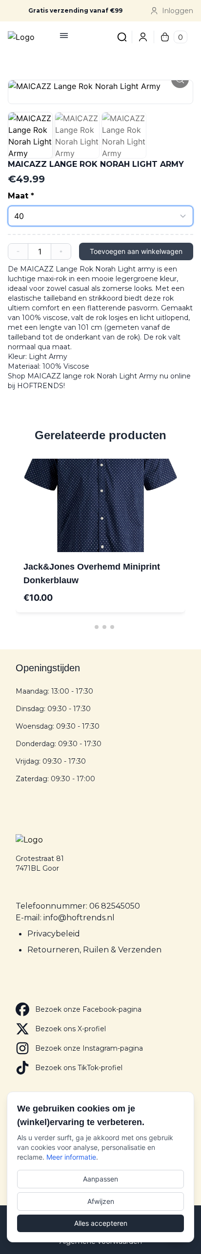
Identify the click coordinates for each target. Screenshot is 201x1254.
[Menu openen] (64, 35)
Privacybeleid (53, 933)
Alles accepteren (100, 1223)
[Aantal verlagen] (18, 251)
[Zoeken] (116, 37)
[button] (100, 86)
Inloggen (177, 10)
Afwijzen (100, 1201)
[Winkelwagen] (165, 37)
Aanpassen (100, 1179)
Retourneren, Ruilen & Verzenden (94, 949)
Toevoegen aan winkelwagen (136, 251)
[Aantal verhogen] (61, 251)
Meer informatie (71, 1157)
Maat (18, 195)
